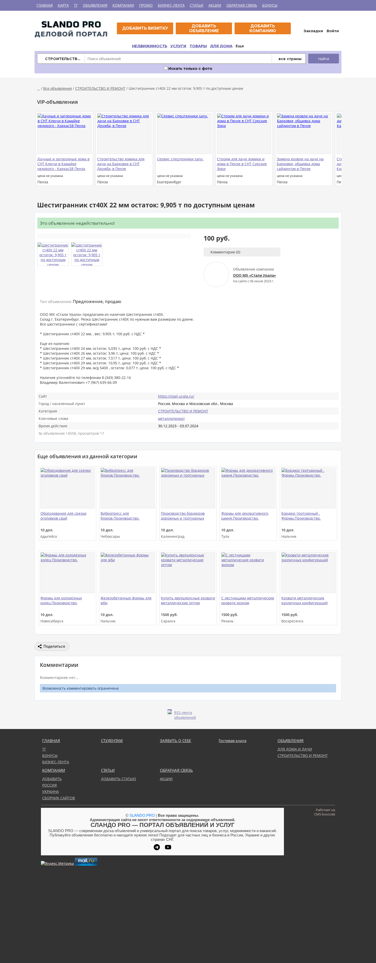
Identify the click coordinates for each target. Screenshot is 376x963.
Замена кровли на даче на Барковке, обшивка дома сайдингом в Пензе (300, 163)
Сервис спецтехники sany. (180, 158)
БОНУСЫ (270, 5)
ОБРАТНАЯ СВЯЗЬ (241, 5)
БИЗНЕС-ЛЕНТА (171, 5)
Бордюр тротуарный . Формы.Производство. (301, 516)
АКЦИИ (214, 5)
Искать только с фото (189, 68)
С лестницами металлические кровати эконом (247, 600)
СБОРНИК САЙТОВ (58, 798)
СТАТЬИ (196, 5)
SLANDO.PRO (142, 815)
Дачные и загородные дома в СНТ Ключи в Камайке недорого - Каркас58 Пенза (63, 163)
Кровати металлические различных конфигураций (304, 600)
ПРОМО (146, 5)
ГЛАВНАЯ (45, 5)
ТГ (76, 5)
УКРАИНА (50, 791)
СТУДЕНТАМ (112, 740)
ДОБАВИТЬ (52, 778)
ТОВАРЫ (198, 46)
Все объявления (57, 88)
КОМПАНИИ (123, 5)
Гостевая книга (232, 740)
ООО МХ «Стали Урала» (254, 275)
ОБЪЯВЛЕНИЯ (95, 5)
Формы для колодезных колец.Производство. (61, 600)
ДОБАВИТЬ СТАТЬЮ (118, 778)
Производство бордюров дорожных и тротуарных (183, 516)
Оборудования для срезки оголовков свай (63, 516)
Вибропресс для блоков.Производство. (120, 516)
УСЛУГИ (178, 46)
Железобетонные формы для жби (126, 600)
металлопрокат (171, 418)
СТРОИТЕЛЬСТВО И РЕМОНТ (100, 88)
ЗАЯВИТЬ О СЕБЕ (175, 740)
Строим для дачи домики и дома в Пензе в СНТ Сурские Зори (242, 163)
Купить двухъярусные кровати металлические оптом (188, 600)
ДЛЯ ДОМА (221, 46)
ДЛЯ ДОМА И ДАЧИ (295, 749)
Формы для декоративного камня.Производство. (244, 516)
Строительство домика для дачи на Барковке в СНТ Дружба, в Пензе (121, 163)
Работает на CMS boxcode (324, 812)
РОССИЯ (49, 785)
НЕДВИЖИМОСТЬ (149, 46)
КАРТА (63, 5)
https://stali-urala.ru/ (176, 396)
